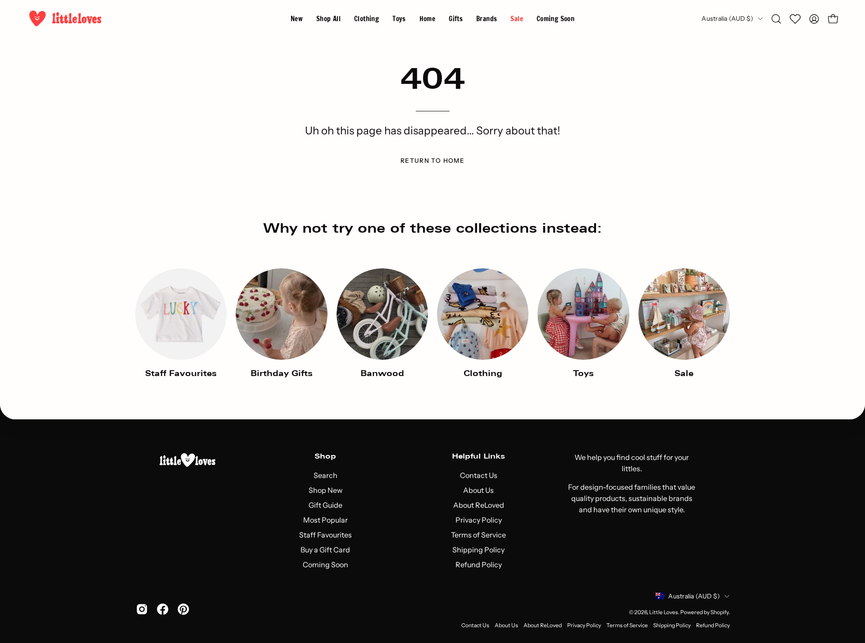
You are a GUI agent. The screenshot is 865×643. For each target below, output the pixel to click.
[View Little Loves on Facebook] (162, 609)
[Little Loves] (65, 19)
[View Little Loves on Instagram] (142, 609)
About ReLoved (478, 505)
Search (325, 475)
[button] (486, 18)
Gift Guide (325, 505)
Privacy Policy (478, 519)
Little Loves (663, 612)
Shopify (719, 612)
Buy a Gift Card (325, 549)
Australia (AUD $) (727, 18)
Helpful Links (478, 456)
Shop (325, 456)
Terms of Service (478, 534)
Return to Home (432, 160)
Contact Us (478, 475)
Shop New (325, 490)
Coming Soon (325, 564)
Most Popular (325, 519)
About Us (478, 490)
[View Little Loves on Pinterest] (183, 609)
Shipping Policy (478, 549)
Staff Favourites (325, 534)
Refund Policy (478, 564)
